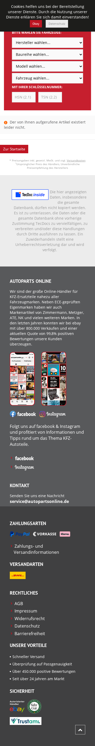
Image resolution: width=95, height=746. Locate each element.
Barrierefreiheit (30, 633)
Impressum (26, 611)
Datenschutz (57, 24)
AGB (19, 603)
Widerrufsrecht (30, 618)
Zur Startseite (14, 149)
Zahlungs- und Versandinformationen (36, 549)
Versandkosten (76, 160)
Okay (35, 24)
